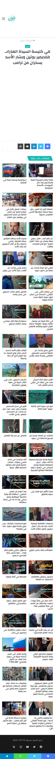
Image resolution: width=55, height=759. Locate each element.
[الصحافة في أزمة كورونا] (14, 567)
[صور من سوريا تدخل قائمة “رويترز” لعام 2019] (41, 397)
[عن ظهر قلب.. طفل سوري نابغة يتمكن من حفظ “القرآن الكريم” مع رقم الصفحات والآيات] (41, 229)
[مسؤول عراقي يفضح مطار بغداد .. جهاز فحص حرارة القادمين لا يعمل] (14, 540)
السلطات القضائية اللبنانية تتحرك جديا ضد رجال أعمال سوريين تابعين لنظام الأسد (42, 526)
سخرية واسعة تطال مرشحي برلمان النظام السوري (14, 322)
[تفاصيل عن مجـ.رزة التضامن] (14, 426)
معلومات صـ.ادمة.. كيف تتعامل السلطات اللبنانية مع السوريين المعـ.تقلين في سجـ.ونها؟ (14, 687)
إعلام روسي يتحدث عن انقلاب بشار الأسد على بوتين (14, 269)
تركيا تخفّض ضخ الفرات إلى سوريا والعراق (42, 493)
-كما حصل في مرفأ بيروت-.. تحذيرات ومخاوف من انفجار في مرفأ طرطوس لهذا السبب (41, 605)
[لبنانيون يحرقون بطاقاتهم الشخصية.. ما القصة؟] (41, 567)
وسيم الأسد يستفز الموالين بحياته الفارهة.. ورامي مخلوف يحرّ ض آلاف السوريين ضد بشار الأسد (14, 242)
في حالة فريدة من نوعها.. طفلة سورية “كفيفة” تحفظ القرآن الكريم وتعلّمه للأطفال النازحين (41, 325)
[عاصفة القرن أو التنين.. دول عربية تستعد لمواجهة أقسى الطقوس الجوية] (41, 200)
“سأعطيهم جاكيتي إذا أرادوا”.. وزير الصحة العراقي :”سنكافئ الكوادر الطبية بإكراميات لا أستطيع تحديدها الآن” (41, 723)
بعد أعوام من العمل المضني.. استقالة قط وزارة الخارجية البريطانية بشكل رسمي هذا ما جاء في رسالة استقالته (14, 497)
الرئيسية (29, 40)
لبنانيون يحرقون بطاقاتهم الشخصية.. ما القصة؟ (42, 578)
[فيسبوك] (47, 146)
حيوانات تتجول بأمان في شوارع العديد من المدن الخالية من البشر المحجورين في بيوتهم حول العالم (15, 213)
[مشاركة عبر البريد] (27, 146)
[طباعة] (20, 146)
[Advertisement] (34, 19)
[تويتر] (41, 146)
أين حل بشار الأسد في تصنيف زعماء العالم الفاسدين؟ (41, 631)
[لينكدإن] (34, 146)
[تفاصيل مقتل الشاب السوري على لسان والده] (14, 282)
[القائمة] (3, 19)
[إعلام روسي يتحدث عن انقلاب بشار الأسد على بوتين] (14, 258)
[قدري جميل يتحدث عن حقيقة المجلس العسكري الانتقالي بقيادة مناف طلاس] (41, 341)
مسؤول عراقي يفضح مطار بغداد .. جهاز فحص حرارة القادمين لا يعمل (15, 552)
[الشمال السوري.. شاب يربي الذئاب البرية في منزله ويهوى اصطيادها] (14, 370)
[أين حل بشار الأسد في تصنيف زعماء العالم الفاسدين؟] (41, 620)
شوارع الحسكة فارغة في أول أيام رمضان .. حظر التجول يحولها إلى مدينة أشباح (14, 720)
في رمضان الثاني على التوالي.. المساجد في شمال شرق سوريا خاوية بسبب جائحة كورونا (41, 296)
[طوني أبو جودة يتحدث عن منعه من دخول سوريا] (41, 258)
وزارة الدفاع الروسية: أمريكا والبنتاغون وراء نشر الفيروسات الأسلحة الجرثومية (42, 184)
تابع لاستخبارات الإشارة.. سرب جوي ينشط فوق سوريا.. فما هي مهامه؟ (14, 526)
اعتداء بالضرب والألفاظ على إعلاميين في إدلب (15, 631)
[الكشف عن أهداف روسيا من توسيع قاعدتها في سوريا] (41, 426)
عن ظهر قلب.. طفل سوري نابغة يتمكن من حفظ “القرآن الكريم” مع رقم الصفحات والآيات (41, 242)
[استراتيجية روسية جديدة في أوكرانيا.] (14, 170)
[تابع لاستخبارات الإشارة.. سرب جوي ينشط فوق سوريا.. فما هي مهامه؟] (14, 514)
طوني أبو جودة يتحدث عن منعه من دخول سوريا (42, 269)
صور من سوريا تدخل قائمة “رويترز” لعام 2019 (42, 407)
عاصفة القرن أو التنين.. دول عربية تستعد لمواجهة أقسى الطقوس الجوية (41, 211)
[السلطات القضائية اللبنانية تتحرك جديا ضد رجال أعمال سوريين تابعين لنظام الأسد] (41, 514)
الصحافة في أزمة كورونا (16, 577)
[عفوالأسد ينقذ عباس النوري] (41, 540)
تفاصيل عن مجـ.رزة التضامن (15, 435)
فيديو (22, 40)
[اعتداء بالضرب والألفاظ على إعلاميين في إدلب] (14, 620)
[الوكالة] (11, 18)
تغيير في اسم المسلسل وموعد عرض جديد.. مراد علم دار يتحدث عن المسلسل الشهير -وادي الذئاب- (14, 410)
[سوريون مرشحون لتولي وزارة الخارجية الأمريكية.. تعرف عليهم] (41, 644)
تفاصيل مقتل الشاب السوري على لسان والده (14, 293)
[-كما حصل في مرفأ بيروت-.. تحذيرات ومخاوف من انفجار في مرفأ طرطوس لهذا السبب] (41, 591)
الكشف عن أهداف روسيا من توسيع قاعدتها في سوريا (41, 437)
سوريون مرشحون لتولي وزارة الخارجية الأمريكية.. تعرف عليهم (43, 656)
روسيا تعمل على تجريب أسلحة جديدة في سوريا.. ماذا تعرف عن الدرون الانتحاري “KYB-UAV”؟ (16, 658)
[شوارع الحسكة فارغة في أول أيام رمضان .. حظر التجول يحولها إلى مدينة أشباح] (14, 708)
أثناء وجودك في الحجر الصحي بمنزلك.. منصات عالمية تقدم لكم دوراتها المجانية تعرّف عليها (16, 463)
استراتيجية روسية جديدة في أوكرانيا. (14, 181)
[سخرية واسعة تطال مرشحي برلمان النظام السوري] (14, 311)
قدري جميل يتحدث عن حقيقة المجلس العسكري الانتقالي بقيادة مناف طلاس (41, 353)
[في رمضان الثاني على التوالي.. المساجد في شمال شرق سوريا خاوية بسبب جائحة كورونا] (41, 282)
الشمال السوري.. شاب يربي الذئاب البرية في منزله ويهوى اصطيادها (15, 382)
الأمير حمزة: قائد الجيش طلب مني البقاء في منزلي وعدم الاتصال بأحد (42, 382)
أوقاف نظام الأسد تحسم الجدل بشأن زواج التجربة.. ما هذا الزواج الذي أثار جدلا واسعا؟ (15, 354)
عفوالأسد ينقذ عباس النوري (41, 550)
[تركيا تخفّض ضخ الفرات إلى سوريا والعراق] (41, 482)
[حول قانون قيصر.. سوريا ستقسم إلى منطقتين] (14, 591)
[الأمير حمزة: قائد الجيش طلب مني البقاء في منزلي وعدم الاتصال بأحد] (41, 370)
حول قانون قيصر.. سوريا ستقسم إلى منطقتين (16, 602)
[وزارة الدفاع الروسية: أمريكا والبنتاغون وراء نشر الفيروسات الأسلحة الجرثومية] (41, 170)
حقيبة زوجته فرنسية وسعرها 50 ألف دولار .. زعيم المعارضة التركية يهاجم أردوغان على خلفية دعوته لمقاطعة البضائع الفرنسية (41, 465)
